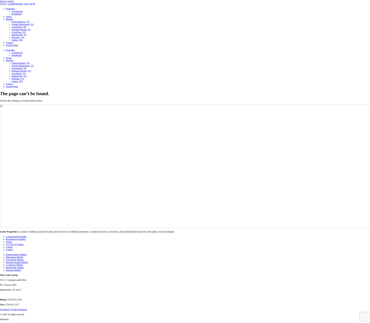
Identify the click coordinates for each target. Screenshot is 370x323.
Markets (9, 19)
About (9, 16)
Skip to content (7, 1)
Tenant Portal (12, 45)
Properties (10, 9)
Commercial (17, 11)
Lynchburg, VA (19, 32)
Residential (17, 14)
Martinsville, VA (19, 35)
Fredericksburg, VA (21, 22)
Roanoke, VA (18, 37)
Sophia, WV (17, 40)
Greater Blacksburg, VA (23, 24)
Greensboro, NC (19, 27)
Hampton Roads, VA (21, 29)
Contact (9, 42)
